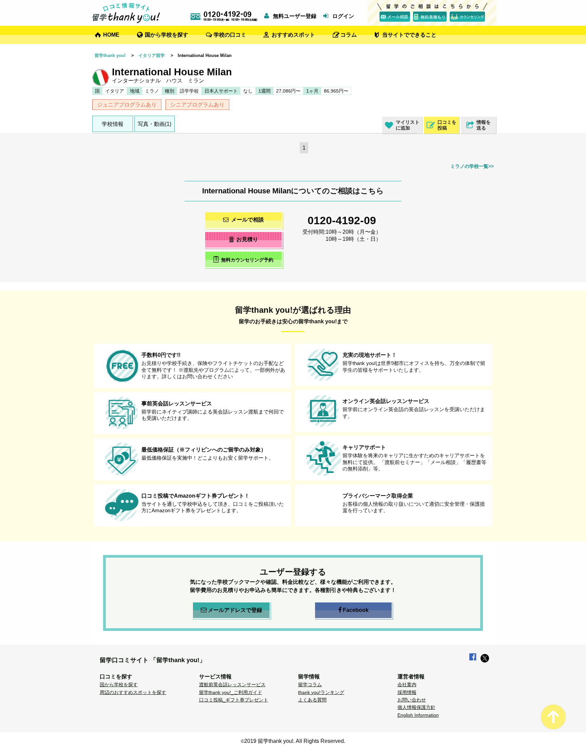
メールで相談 (247, 220)
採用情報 (406, 692)
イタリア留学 (151, 55)
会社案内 (406, 684)
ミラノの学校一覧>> (472, 166)
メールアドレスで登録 (235, 610)
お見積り (247, 239)
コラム (348, 35)
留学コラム (310, 684)
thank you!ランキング (321, 692)
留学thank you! (110, 55)
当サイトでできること (409, 35)
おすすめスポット (293, 35)
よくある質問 (312, 700)
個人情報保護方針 (416, 707)
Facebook (356, 610)
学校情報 (112, 124)
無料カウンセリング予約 (247, 260)
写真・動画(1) (154, 124)
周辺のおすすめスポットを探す (133, 692)
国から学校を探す (166, 35)
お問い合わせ (411, 700)
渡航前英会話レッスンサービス (232, 684)
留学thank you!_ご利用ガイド (230, 692)
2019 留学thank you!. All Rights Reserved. (294, 741)
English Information (418, 715)
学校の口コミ (230, 35)
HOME (111, 35)
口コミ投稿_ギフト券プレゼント (233, 700)
